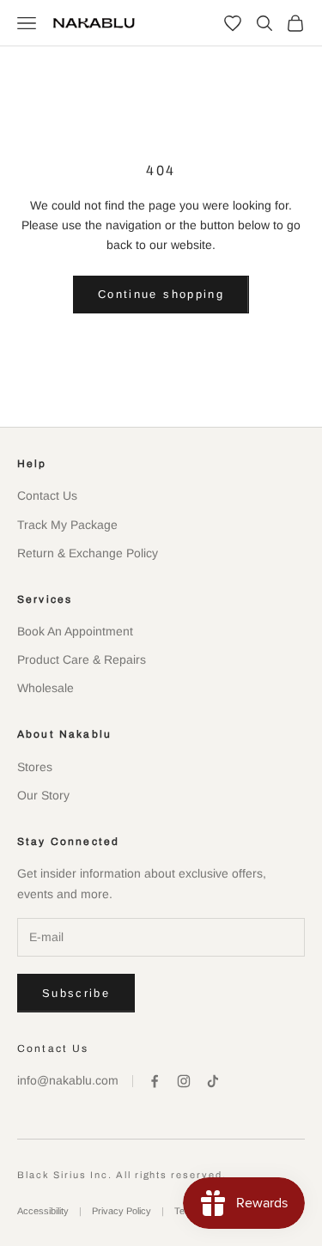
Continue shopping (161, 294)
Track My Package (67, 525)
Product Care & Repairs (81, 659)
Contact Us (47, 495)
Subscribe (76, 993)
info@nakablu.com (67, 1080)
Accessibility (43, 1211)
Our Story (43, 795)
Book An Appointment (75, 631)
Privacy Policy (121, 1211)
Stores (34, 767)
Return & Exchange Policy (87, 553)
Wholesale (45, 688)
